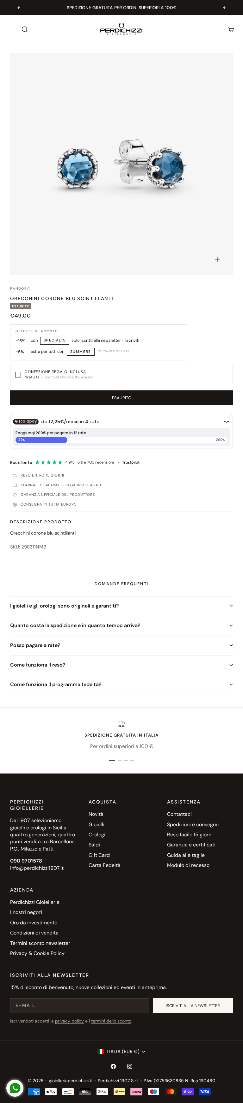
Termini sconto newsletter (40, 943)
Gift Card (99, 855)
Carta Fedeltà (105, 865)
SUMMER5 (80, 351)
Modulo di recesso (188, 865)
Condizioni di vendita (34, 932)
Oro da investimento (33, 922)
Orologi (97, 834)
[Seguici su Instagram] (130, 1066)
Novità (96, 814)
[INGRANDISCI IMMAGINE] (217, 259)
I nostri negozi (26, 912)
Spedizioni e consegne (193, 824)
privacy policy (69, 1021)
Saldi (94, 844)
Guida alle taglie (186, 855)
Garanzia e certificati (191, 844)
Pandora (20, 288)
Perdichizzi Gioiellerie (34, 902)
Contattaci (179, 814)
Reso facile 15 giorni (190, 834)
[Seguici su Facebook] (113, 1066)
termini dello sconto (111, 1021)
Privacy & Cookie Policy (37, 953)
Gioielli (96, 824)
